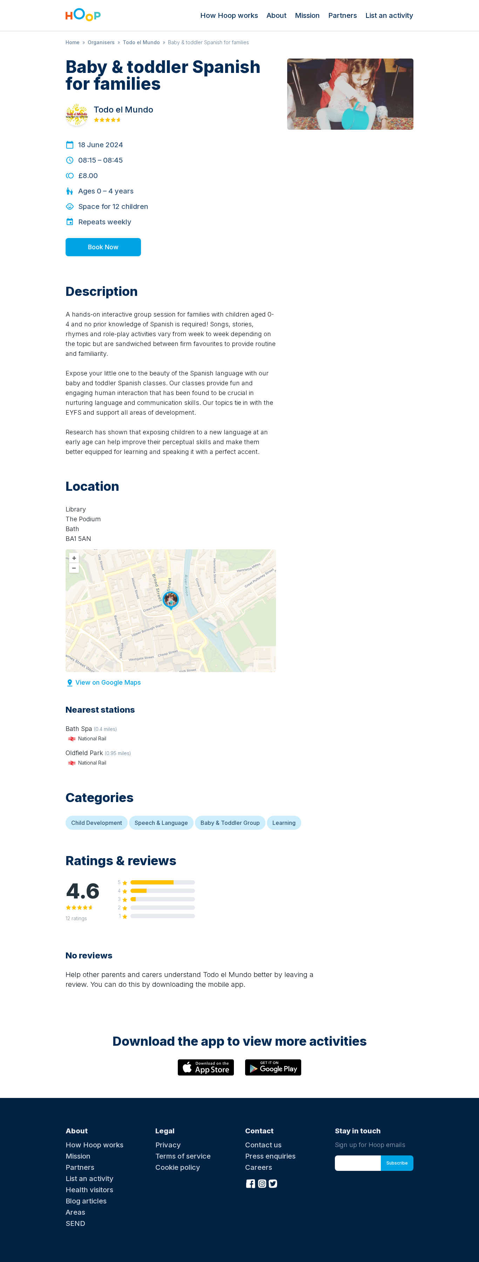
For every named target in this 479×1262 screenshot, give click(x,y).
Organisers (101, 42)
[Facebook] (250, 1183)
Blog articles (86, 1201)
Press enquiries (270, 1156)
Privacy (168, 1145)
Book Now (103, 247)
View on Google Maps (108, 682)
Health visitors (89, 1190)
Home (73, 42)
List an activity (389, 15)
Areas (75, 1212)
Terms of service (183, 1156)
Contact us (263, 1145)
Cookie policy (177, 1167)
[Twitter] (273, 1183)
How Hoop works (229, 15)
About (276, 15)
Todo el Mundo (141, 42)
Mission (307, 15)
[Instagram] (262, 1183)
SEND (75, 1223)
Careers (258, 1167)
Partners (342, 15)
